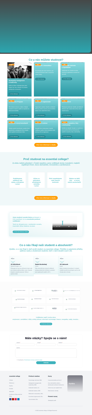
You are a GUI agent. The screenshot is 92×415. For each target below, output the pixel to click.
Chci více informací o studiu (46, 145)
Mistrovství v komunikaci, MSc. (36, 393)
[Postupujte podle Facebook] (10, 399)
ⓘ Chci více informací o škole (21, 231)
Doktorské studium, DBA (34, 390)
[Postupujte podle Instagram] (16, 399)
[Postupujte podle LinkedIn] (18, 399)
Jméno (18, 342)
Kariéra (11, 385)
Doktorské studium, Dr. (34, 387)
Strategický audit (52, 400)
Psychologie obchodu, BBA (35, 380)
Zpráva (18, 347)
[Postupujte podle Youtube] (13, 399)
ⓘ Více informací (14, 94)
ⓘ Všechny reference (46, 324)
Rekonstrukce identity (53, 390)
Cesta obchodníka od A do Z (54, 380)
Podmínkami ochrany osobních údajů (33, 360)
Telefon (60, 342)
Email (39, 342)
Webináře (11, 391)
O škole (11, 380)
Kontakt (11, 388)
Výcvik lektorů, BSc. (33, 399)
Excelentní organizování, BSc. (36, 396)
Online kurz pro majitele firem (55, 387)
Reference (11, 383)
